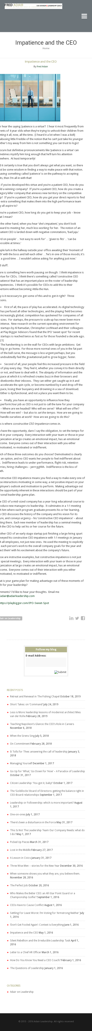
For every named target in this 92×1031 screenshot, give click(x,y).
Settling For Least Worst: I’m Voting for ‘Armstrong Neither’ (44, 913)
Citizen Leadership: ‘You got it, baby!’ (31, 783)
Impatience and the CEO (24, 932)
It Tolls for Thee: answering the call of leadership (38, 751)
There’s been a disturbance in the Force (33, 822)
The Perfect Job (19, 885)
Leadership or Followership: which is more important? (42, 802)
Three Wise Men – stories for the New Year (34, 865)
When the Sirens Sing (22, 735)
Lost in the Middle (20, 849)
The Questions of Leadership (27, 968)
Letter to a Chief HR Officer (25, 952)
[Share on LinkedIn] (71, 618)
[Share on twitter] (77, 618)
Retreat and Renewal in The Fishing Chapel (34, 696)
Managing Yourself (21, 763)
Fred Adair (42, 66)
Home (46, 48)
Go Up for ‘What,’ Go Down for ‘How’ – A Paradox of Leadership (47, 771)
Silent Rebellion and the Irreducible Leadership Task (40, 940)
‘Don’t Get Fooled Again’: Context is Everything (37, 924)
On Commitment (20, 743)
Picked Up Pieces (19, 842)
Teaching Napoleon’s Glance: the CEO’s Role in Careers (42, 724)
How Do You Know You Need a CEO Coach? (35, 960)
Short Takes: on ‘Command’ (26, 704)
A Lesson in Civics (20, 857)
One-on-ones (17, 814)
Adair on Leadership (22, 991)
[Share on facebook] (83, 618)
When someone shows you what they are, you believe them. (45, 873)
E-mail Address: (36, 655)
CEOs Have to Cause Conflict (27, 905)
